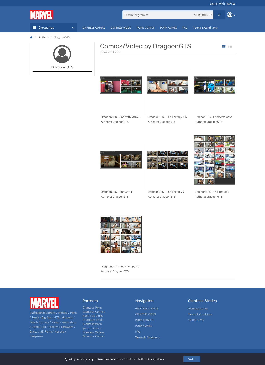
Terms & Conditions (205, 27)
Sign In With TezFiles (222, 3)
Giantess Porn (92, 307)
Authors (44, 37)
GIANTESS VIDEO (121, 27)
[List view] (230, 46)
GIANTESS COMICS (93, 27)
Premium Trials (93, 320)
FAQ (185, 27)
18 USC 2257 (196, 320)
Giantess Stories (198, 308)
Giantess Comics (94, 312)
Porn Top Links (93, 316)
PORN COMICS (146, 27)
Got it (192, 359)
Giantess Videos (93, 332)
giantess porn (92, 328)
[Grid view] (224, 46)
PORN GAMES (168, 27)
